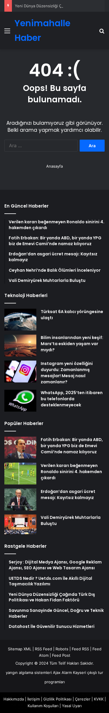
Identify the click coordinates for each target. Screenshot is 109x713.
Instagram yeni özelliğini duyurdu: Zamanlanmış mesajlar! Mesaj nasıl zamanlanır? (67, 373)
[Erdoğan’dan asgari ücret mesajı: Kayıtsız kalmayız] (20, 499)
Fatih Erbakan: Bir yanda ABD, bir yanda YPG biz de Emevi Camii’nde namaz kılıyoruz (72, 446)
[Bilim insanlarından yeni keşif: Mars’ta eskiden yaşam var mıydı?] (20, 346)
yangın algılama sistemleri (29, 672)
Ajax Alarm (62, 672)
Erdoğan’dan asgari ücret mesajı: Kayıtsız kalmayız (68, 494)
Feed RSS (80, 649)
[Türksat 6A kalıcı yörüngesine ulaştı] (20, 320)
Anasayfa (54, 166)
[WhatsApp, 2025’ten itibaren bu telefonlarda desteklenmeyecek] (20, 401)
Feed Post (61, 655)
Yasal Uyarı (72, 705)
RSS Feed (43, 649)
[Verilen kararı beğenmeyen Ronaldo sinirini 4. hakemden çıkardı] (20, 473)
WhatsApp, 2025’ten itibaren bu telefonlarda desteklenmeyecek (72, 399)
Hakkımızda (13, 699)
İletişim (33, 699)
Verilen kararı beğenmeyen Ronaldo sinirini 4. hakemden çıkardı (71, 472)
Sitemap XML (19, 649)
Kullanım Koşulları (43, 705)
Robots (62, 649)
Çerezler (82, 699)
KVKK (98, 699)
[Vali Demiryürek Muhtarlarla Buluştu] (20, 524)
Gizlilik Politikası (57, 699)
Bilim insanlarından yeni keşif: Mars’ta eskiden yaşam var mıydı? (72, 344)
